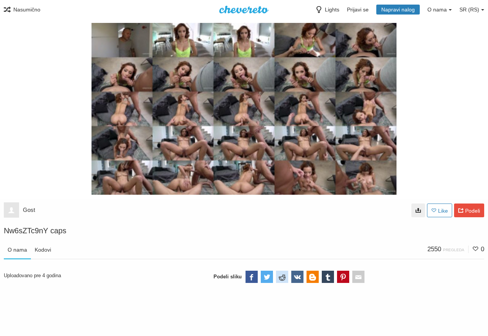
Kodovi (43, 250)
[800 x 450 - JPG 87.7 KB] (418, 210)
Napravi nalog (398, 9)
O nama (17, 250)
